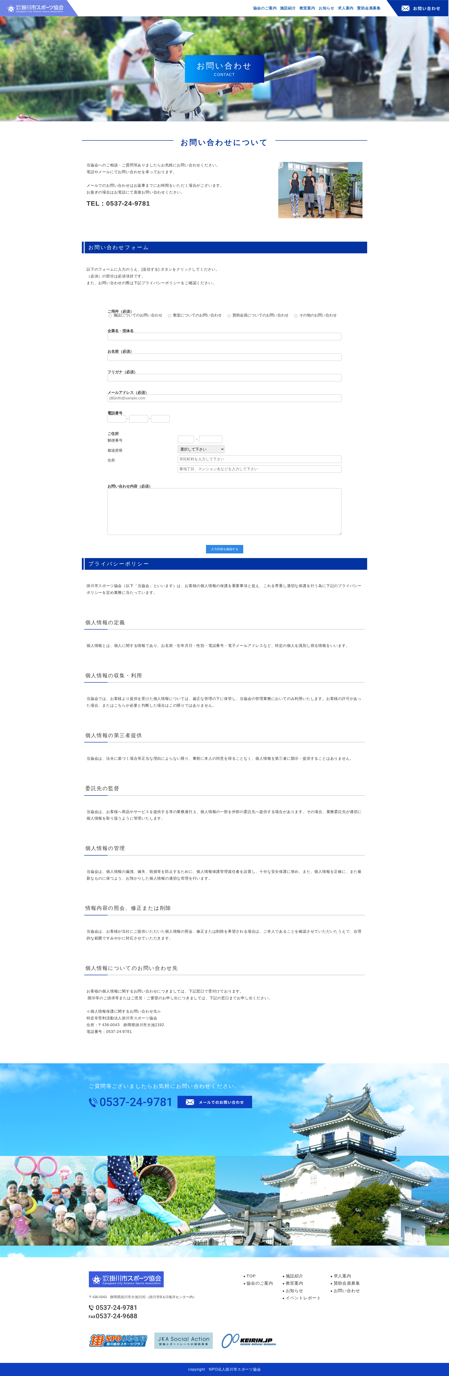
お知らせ (295, 1290)
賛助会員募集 (347, 1283)
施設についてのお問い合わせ (138, 315)
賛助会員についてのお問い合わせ (260, 315)
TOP (251, 1276)
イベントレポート (303, 1298)
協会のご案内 (259, 1283)
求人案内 (342, 1276)
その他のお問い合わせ (318, 315)
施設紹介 (295, 1276)
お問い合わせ (347, 1290)
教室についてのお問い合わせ (197, 315)
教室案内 (295, 1283)
